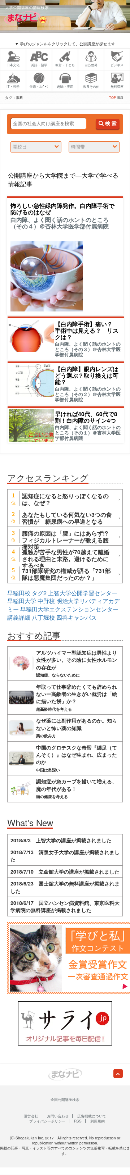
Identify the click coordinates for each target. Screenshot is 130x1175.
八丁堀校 (43, 617)
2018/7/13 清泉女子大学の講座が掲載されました (65, 855)
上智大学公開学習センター (82, 593)
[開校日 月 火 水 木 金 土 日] (36, 146)
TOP (112, 97)
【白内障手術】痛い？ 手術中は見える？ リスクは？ (86, 330)
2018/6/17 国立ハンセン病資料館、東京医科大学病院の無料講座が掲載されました (65, 906)
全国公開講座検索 (65, 1099)
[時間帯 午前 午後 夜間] (94, 146)
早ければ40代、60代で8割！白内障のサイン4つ (86, 417)
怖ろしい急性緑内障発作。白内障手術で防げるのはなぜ (62, 208)
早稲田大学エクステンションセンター (69, 609)
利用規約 (97, 1121)
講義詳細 (18, 617)
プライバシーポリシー (47, 1121)
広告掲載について (91, 1116)
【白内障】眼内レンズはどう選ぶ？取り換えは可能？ (86, 375)
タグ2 (39, 593)
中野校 (46, 601)
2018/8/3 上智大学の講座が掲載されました (61, 840)
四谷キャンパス (76, 617)
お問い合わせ (58, 1116)
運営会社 (31, 1116)
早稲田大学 (21, 601)
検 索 (110, 123)
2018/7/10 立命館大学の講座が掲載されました (65, 871)
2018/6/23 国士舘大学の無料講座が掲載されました (65, 887)
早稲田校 (18, 593)
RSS (78, 1121)
